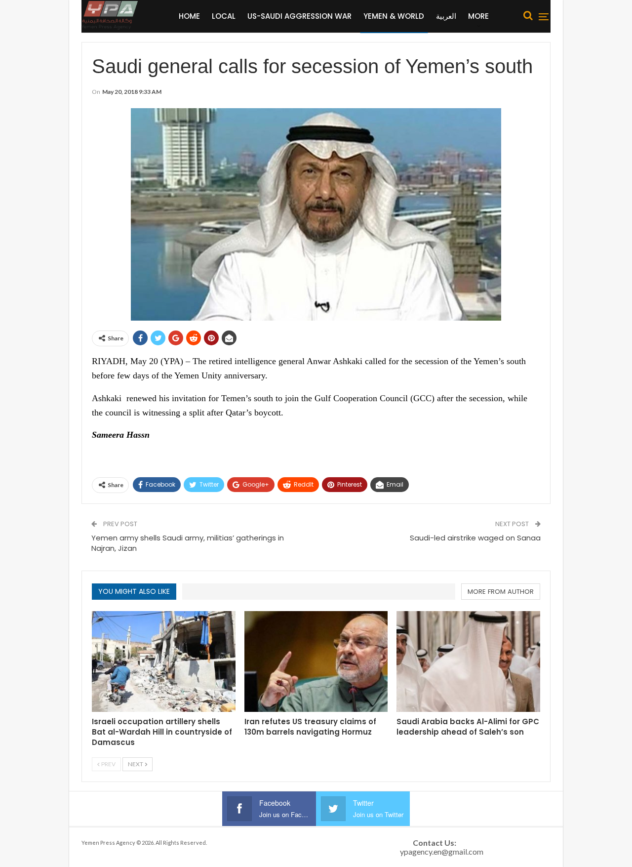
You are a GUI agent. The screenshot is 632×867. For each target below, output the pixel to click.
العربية (446, 16)
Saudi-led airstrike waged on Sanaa (475, 538)
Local (224, 16)
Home (189, 16)
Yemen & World (393, 16)
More (478, 16)
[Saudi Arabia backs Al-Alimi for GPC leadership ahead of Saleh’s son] (468, 661)
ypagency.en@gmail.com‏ (441, 851)
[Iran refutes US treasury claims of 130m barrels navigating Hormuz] (316, 661)
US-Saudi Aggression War (299, 16)
